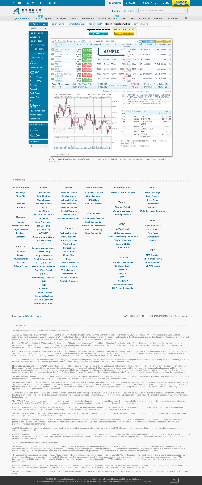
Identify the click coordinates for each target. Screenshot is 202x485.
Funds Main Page (153, 226)
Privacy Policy (20, 266)
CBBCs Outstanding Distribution (123, 237)
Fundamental (35, 119)
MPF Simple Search (153, 259)
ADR (44, 285)
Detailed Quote (69, 196)
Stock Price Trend (69, 240)
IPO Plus (43, 274)
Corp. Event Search (43, 270)
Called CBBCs (123, 248)
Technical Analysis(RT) (35, 62)
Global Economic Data (123, 284)
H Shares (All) (43, 226)
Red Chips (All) (43, 229)
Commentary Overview (93, 218)
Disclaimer (21, 262)
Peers (32, 101)
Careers (20, 255)
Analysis (122, 273)
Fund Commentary (93, 229)
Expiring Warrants (123, 215)
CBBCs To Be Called (123, 240)
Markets (151, 207)
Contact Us (21, 237)
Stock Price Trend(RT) (34, 72)
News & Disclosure (37, 111)
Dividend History (36, 58)
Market (122, 270)
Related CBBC (36, 81)
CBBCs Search (123, 229)
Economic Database (43, 296)
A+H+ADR (43, 289)
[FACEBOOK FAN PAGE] (41, 3)
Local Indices (43, 192)
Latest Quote (35, 37)
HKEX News (93, 200)
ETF (43, 244)
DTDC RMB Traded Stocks (43, 215)
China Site (20, 196)
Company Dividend (43, 255)
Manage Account (20, 226)
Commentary (153, 204)
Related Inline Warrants (68, 218)
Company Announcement (43, 248)
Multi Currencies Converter (152, 211)
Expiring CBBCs (122, 244)
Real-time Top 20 (36, 41)
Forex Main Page (152, 192)
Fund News (153, 233)
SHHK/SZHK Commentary (93, 226)
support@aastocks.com (30, 316)
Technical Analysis (68, 200)
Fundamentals (68, 274)
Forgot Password (21, 229)
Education (20, 207)
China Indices (43, 200)
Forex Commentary (93, 233)
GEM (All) (43, 233)
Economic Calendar (44, 292)
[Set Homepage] (13, 3)
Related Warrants (69, 211)
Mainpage (20, 192)
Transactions (35, 89)
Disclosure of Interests (35, 106)
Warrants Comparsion (123, 211)
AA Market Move (36, 115)
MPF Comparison (153, 262)
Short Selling (35, 85)
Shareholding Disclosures (43, 278)
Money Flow (34, 97)
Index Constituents (43, 222)
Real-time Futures (43, 204)
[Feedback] (19, 3)
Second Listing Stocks (43, 237)
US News (122, 281)
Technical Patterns (37, 49)
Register (20, 222)
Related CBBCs (69, 215)
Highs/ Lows (43, 211)
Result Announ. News (43, 259)
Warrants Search (122, 207)
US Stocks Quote (122, 266)
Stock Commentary (93, 222)
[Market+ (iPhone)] (50, 2)
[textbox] (163, 10)
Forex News (152, 200)
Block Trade (68, 251)
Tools (151, 240)
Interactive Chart (36, 67)
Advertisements (21, 259)
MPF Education (153, 266)
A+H (44, 281)
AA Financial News (93, 192)
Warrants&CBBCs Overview (122, 192)
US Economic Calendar (123, 288)
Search (45, 24)
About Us (20, 251)
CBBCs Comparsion (123, 233)
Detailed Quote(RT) (37, 54)
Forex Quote (151, 196)
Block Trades (35, 93)
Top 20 (44, 207)
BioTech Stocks (44, 241)
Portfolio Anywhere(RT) (35, 129)
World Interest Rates (43, 303)
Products (21, 204)
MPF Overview (152, 255)
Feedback (20, 233)
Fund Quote (152, 229)
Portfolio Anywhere (37, 45)
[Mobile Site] (60, 2)
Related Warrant (36, 77)
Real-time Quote (36, 33)
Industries (43, 218)
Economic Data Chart (43, 300)
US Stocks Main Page (123, 262)
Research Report (43, 263)
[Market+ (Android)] (55, 2)
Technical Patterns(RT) (35, 135)
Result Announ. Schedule (43, 266)
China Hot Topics (93, 204)
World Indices (43, 196)
